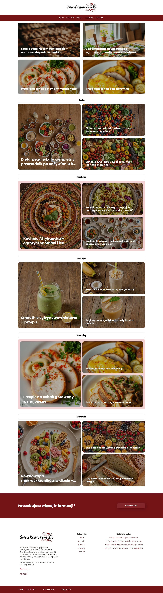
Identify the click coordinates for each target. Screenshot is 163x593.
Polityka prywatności (26, 589)
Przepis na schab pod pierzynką (107, 88)
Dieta (61, 18)
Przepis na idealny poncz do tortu (123, 537)
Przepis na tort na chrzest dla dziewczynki (124, 541)
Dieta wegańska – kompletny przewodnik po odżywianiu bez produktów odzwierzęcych (49, 161)
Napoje (80, 18)
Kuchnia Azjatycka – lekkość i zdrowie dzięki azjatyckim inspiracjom (111, 242)
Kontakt (24, 573)
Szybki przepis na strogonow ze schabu (108, 402)
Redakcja (25, 569)
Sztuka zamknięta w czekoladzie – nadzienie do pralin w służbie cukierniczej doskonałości (44, 50)
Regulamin (66, 589)
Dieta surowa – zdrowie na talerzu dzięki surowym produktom (109, 130)
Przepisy (70, 18)
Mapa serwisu (48, 589)
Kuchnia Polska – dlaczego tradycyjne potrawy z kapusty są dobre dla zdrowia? (109, 209)
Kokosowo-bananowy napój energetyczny (110, 289)
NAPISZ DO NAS (131, 506)
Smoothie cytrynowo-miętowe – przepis (49, 319)
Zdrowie (100, 18)
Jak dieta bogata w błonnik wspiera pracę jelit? (113, 447)
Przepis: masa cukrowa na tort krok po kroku (124, 548)
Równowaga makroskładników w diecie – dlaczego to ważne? (47, 478)
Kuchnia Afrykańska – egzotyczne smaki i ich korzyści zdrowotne (43, 240)
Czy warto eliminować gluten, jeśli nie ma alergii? (109, 480)
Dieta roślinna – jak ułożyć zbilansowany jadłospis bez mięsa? (109, 163)
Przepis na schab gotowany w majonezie (49, 88)
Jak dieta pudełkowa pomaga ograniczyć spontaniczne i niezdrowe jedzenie (111, 50)
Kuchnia (89, 18)
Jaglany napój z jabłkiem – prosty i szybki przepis (110, 322)
